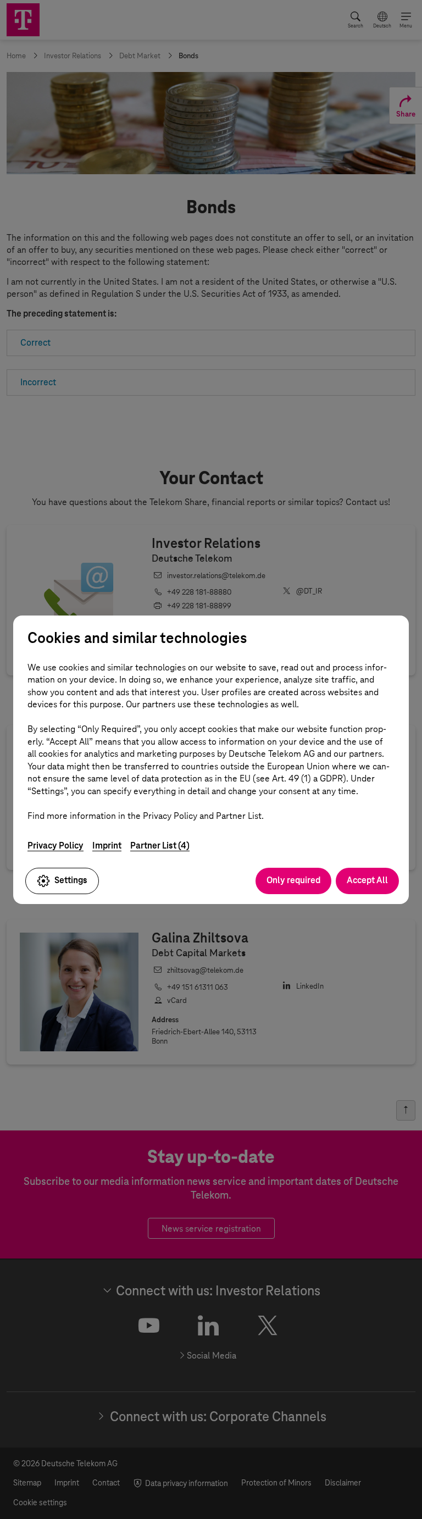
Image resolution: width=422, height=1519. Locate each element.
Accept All (367, 880)
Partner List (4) (160, 845)
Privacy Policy (55, 845)
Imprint (106, 845)
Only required (293, 880)
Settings (70, 880)
